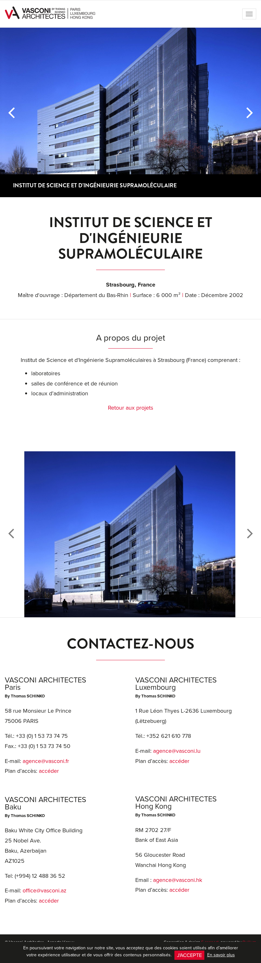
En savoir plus (221, 955)
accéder (49, 771)
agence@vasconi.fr (46, 761)
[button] (11, 112)
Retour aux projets (130, 408)
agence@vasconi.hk (177, 880)
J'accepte (189, 955)
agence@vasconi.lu (177, 751)
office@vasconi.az (45, 890)
